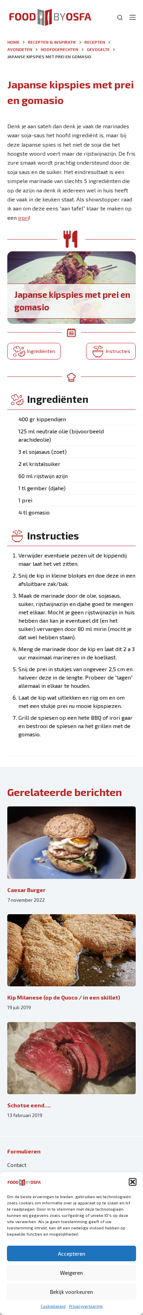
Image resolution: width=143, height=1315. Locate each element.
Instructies (118, 351)
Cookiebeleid (53, 1306)
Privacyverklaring (86, 1306)
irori (23, 217)
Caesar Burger (26, 889)
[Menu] (132, 17)
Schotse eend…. (29, 1105)
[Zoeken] (120, 17)
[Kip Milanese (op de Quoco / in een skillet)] (71, 950)
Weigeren (71, 1273)
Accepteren (71, 1254)
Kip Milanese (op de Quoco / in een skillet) (63, 997)
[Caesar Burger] (71, 842)
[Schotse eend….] (71, 1058)
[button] (132, 1181)
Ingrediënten (41, 351)
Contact (16, 1164)
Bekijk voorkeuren (71, 1292)
